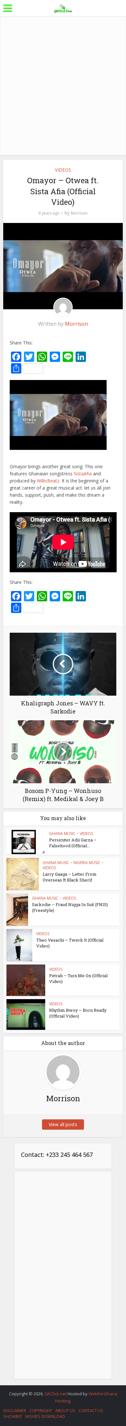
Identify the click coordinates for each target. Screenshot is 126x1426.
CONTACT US (91, 1410)
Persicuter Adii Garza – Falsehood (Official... (73, 843)
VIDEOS (63, 170)
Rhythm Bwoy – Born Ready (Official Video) (78, 1013)
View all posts (63, 1124)
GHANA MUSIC (62, 833)
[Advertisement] (63, 86)
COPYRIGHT (40, 1410)
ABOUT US (65, 1410)
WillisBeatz (48, 481)
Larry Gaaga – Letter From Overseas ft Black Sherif (70, 877)
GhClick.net (56, 1394)
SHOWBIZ (12, 1416)
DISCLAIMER (14, 1410)
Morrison (79, 213)
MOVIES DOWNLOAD (45, 1416)
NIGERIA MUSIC (86, 862)
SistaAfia (83, 473)
